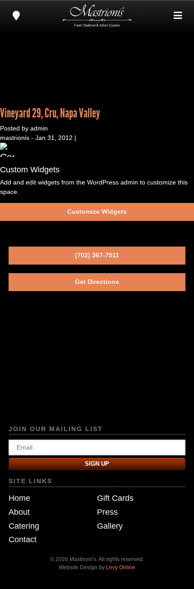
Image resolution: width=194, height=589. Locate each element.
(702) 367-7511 (97, 255)
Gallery (110, 526)
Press (107, 512)
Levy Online (120, 567)
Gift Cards (115, 498)
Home (19, 498)
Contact (23, 539)
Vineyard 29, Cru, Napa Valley (50, 113)
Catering (24, 526)
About (19, 512)
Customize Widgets (97, 211)
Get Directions (97, 281)
